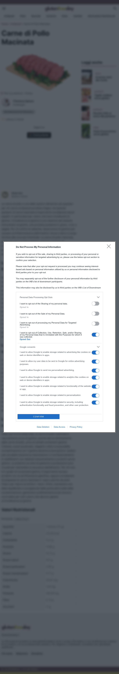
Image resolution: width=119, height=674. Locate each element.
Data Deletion (43, 427)
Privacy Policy (76, 427)
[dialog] (59, 337)
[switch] (95, 304)
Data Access (59, 427)
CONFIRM (38, 417)
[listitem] (59, 297)
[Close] (109, 247)
